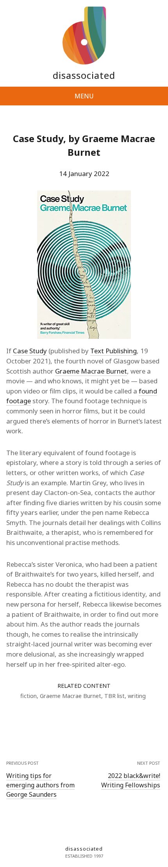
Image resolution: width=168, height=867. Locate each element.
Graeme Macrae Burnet (91, 371)
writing (137, 696)
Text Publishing (113, 350)
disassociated (84, 75)
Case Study (30, 350)
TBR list (114, 696)
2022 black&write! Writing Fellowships (130, 780)
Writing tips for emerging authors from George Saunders (40, 785)
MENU (84, 96)
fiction (28, 696)
